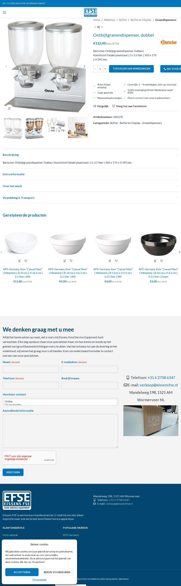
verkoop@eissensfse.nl (159, 385)
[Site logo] (90, 12)
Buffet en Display (141, 19)
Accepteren (22, 572)
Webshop (109, 19)
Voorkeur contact (14, 394)
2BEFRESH (123, 579)
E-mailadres (74, 362)
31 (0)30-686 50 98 (16, 3)
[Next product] (102, 27)
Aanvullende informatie (18, 410)
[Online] (60, 401)
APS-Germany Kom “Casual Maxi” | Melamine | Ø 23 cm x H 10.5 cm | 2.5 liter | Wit (23, 273)
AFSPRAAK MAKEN (36, 3)
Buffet (123, 19)
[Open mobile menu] (4, 12)
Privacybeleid (39, 579)
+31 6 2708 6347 (161, 377)
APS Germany (71, 534)
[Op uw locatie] (60, 405)
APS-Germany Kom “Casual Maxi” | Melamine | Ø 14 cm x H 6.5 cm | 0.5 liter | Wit (68, 273)
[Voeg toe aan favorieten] (26, 261)
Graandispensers (165, 19)
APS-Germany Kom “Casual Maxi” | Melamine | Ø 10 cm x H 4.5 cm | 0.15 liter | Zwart (158, 273)
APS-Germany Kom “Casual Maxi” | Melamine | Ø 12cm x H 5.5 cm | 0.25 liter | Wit (113, 273)
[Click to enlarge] (9, 108)
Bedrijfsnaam (70, 378)
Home (96, 19)
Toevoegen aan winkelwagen (131, 68)
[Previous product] (95, 27)
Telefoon (13, 378)
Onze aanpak (10, 534)
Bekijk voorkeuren (57, 572)
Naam (11, 362)
